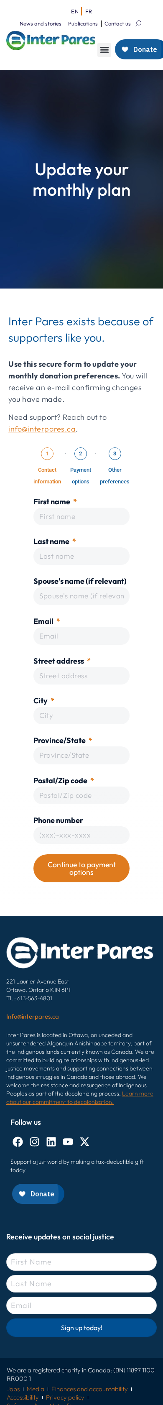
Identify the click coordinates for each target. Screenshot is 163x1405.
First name (52, 501)
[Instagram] (34, 1141)
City (41, 700)
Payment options (80, 476)
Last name (52, 541)
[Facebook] (17, 1141)
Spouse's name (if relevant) (80, 581)
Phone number (58, 820)
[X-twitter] (84, 1141)
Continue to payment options (82, 868)
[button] (104, 50)
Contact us (117, 23)
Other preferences (115, 476)
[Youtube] (68, 1141)
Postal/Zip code (61, 780)
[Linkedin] (51, 1141)
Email (44, 621)
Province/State (60, 740)
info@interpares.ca (42, 429)
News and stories (40, 23)
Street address (59, 661)
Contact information (47, 476)
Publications (83, 23)
